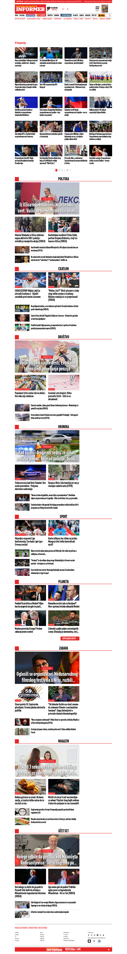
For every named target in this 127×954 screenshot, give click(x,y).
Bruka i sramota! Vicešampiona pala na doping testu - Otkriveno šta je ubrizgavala (75, 87)
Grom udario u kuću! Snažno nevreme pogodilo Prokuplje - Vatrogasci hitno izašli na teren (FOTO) (54, 416)
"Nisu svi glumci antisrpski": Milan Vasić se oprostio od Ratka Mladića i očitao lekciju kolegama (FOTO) (55, 721)
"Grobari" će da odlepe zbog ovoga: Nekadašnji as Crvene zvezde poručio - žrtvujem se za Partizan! (53, 562)
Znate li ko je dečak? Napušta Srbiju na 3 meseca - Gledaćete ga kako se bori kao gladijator (54, 317)
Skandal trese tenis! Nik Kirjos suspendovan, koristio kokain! (73, 61)
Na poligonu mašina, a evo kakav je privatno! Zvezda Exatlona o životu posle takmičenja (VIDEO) (54, 308)
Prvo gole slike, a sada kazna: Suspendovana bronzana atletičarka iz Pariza (75, 161)
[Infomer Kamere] (53, 9)
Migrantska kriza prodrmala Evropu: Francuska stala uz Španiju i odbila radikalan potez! (26, 87)
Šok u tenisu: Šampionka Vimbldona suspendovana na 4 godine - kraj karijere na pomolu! (51, 112)
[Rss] (101, 935)
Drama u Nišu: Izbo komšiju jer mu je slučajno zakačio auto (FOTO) (63, 485)
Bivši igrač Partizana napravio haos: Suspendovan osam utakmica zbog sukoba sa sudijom (100, 136)
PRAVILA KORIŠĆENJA (69, 940)
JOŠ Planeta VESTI (69, 638)
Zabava (81, 15)
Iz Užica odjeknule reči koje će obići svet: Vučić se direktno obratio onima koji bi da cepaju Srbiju (47, 208)
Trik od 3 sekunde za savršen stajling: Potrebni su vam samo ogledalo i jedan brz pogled (47, 770)
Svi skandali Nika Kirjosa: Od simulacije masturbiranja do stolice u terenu (51, 63)
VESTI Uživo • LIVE (73, 949)
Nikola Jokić (78, 19)
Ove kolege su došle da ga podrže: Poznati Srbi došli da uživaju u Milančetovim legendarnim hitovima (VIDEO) (30, 892)
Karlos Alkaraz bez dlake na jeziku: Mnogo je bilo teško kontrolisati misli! (62, 541)
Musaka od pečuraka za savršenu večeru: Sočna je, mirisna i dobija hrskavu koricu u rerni (53, 821)
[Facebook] (89, 935)
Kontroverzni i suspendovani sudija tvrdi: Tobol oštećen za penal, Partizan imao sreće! (100, 63)
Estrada (47, 851)
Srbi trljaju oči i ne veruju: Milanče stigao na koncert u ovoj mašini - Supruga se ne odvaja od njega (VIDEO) (54, 904)
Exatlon (18, 287)
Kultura (47, 668)
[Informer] (63, 9)
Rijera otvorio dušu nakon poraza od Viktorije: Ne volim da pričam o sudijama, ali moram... (54, 552)
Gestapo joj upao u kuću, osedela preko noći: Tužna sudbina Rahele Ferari (53, 731)
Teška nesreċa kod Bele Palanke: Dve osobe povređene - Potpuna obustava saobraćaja (30, 486)
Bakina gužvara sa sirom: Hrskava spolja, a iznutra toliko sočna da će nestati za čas (29, 800)
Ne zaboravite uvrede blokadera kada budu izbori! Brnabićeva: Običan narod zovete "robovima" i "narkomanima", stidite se (54, 258)
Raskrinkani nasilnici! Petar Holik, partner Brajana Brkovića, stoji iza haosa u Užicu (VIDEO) (62, 238)
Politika (21, 15)
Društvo (50, 15)
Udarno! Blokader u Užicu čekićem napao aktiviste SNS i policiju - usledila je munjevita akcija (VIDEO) (30, 238)
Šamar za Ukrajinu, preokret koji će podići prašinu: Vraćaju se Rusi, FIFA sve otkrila (100, 87)
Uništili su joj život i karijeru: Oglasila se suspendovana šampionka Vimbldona (24, 112)
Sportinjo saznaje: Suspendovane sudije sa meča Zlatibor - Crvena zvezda (99, 161)
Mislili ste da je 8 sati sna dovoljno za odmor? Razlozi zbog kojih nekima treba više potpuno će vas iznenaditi (63, 800)
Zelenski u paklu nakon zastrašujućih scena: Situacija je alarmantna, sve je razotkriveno (63, 630)
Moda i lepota (47, 761)
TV (15, 936)
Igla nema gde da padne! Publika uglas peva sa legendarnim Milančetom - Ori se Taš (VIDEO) (62, 890)
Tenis (50, 535)
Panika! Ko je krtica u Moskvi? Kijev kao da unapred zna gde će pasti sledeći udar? (29, 605)
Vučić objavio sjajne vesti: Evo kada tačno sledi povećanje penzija (47, 366)
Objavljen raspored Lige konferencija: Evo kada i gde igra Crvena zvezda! (28, 541)
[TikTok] (104, 935)
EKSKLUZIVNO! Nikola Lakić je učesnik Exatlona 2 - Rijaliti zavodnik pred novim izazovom (28, 293)
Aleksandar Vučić (33, 19)
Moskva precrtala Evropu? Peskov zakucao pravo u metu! (28, 630)
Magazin (87, 15)
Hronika (56, 15)
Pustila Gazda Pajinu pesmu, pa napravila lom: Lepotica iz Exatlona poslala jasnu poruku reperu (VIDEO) (53, 327)
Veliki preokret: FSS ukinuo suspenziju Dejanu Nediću (97, 111)
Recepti (88, 19)
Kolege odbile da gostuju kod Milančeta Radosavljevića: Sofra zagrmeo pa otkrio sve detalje (47, 860)
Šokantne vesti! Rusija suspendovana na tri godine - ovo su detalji (75, 112)
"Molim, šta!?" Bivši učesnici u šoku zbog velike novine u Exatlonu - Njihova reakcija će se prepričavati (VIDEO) (63, 295)
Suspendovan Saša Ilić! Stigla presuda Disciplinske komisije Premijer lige (24, 161)
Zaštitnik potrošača (22, 389)
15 (67, 170)
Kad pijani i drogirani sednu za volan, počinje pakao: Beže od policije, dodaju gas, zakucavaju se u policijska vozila (47, 456)
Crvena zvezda (20, 535)
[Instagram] (95, 935)
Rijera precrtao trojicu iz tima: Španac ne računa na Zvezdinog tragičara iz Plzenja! (84, 1)
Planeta (75, 15)
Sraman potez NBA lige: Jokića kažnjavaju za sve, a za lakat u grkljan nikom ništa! (73, 136)
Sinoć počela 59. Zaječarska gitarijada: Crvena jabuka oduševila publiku (30, 707)
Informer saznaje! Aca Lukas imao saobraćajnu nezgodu (50, 912)
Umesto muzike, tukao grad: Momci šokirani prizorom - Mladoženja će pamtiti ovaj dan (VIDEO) (54, 407)
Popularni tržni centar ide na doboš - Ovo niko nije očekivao (30, 395)
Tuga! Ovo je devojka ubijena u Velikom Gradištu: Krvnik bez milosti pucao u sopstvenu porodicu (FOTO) (29, 1)
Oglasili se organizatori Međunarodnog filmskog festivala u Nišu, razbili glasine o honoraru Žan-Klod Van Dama (47, 677)
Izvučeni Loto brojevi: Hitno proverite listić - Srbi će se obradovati (60, 396)
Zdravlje (52, 793)
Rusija (95, 19)
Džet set (94, 15)
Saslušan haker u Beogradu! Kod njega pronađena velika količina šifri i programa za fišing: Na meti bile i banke (55, 506)
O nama (66, 934)
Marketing (66, 932)
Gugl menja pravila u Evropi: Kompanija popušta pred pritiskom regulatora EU (52, 811)
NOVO (16, 15)
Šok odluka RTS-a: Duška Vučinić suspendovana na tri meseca (25, 135)
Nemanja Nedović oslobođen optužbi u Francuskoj (51, 135)
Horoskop (58, 19)
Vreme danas (47, 19)
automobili (67, 19)
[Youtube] (98, 935)
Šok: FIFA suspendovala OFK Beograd (48, 85)
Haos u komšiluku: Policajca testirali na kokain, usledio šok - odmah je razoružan (26, 63)
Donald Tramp (105, 19)
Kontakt (65, 936)
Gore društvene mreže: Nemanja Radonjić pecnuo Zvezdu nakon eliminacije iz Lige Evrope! (52, 572)
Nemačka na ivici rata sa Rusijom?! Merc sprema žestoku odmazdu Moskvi (63, 605)
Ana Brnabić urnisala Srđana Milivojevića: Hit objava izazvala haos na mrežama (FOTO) (54, 249)
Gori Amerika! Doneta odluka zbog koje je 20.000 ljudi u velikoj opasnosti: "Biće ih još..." (50, 161)
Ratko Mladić (20, 19)
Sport (41, 932)
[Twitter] (92, 935)
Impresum (66, 938)
